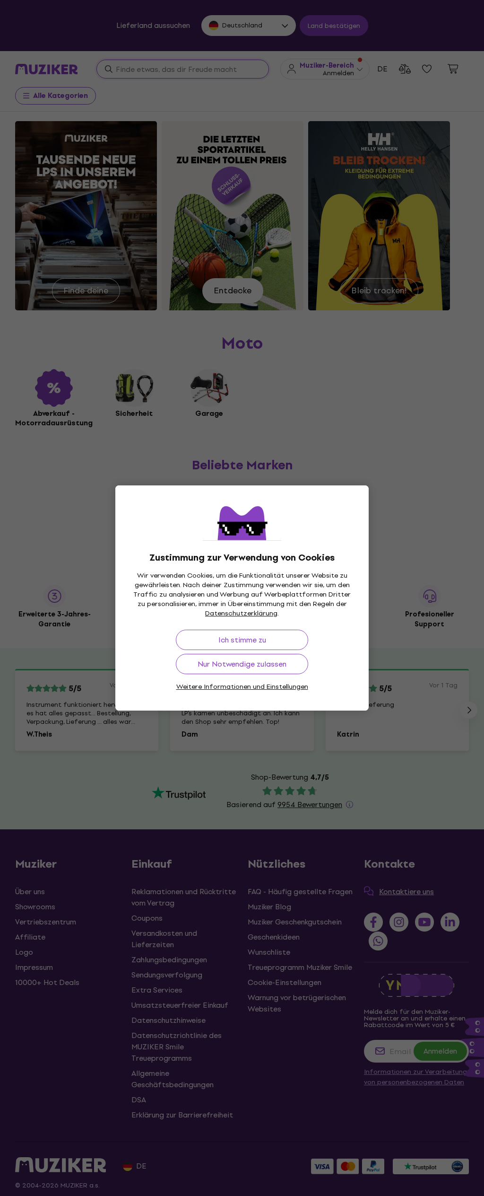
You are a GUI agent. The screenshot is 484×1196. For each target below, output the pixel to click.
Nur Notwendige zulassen (242, 664)
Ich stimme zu (242, 640)
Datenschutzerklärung (241, 613)
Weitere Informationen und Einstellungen (242, 687)
